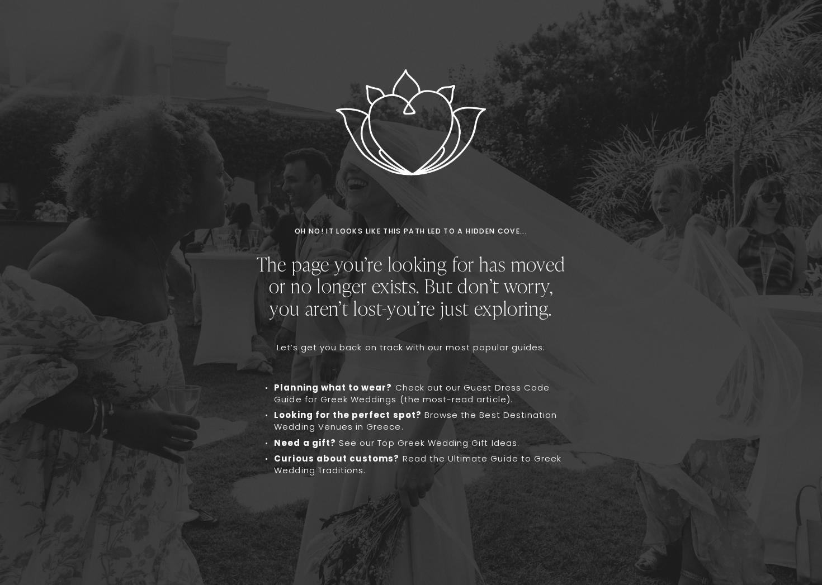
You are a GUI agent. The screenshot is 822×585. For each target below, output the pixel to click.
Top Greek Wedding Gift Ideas (447, 443)
